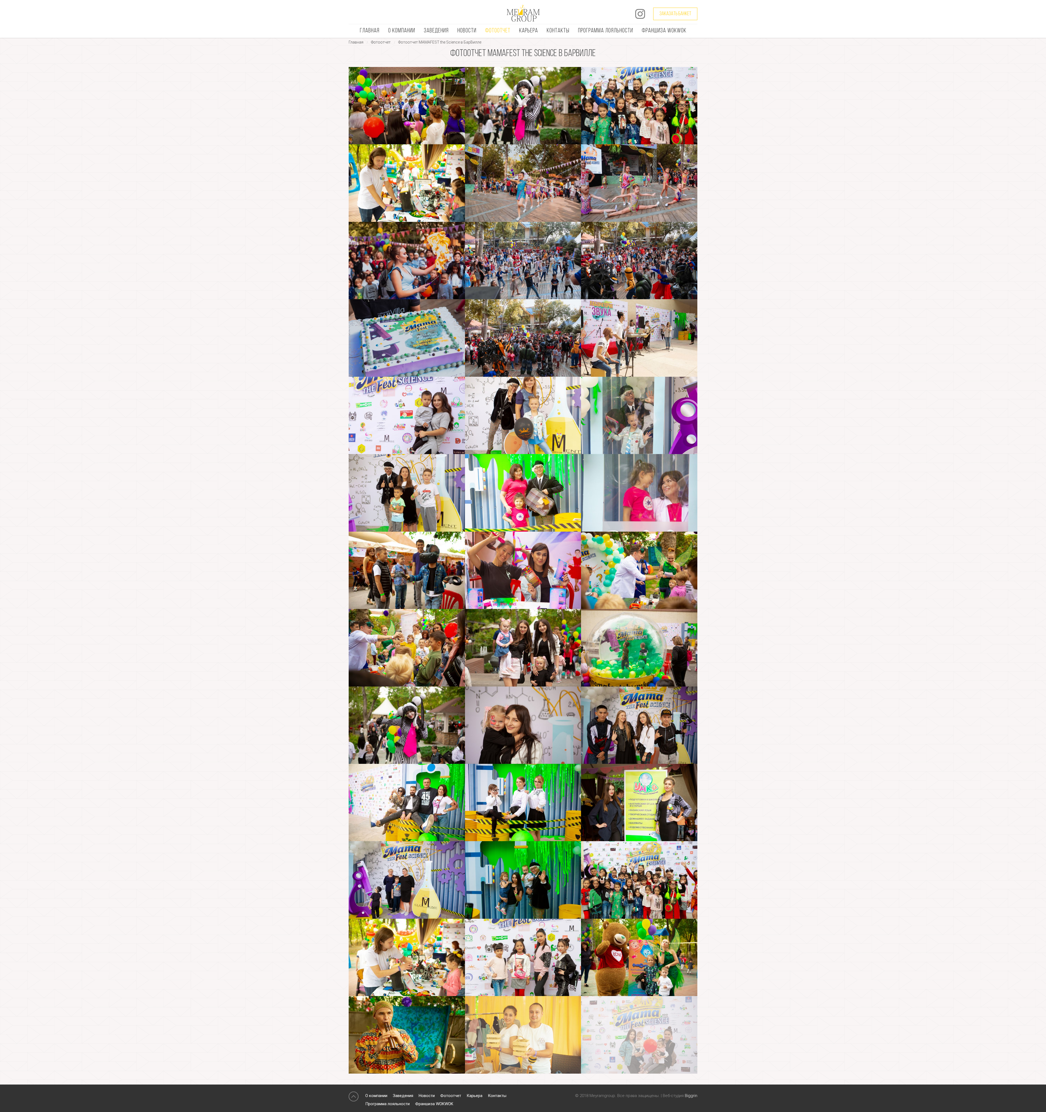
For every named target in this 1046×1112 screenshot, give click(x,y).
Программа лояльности (605, 31)
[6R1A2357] (407, 725)
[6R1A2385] (407, 802)
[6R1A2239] (523, 415)
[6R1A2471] (639, 879)
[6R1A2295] (639, 570)
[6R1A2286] (407, 105)
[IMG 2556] (639, 183)
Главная (369, 31)
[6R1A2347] (523, 647)
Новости (466, 31)
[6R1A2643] (523, 1034)
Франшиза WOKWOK (664, 31)
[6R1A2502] (407, 183)
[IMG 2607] (407, 260)
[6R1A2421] (639, 802)
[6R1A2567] (523, 957)
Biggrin (691, 1095)
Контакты (558, 31)
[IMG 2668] (639, 260)
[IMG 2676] (407, 337)
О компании (401, 31)
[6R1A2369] (523, 725)
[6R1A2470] (639, 105)
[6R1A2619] (407, 1034)
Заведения (436, 31)
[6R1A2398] (523, 802)
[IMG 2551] (523, 183)
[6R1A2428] (407, 879)
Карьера (528, 31)
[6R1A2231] (639, 337)
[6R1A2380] (639, 725)
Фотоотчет (497, 31)
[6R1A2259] (523, 492)
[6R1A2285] (523, 570)
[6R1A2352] (639, 647)
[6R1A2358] (523, 105)
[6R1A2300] (407, 647)
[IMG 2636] (523, 260)
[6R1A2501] (407, 957)
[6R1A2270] (639, 492)
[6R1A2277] (407, 570)
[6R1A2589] (639, 957)
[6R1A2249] (407, 492)
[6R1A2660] (639, 1034)
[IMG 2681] (523, 337)
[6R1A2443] (523, 879)
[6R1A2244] (639, 415)
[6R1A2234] (407, 415)
